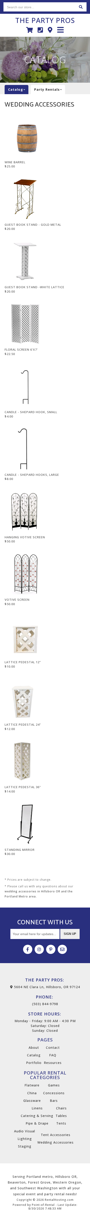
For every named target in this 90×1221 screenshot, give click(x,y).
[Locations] (50, 30)
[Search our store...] (81, 6)
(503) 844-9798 (45, 1000)
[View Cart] (29, 30)
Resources (53, 1062)
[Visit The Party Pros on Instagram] (39, 949)
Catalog (34, 1055)
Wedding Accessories (55, 1142)
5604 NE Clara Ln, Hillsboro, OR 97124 (46, 987)
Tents (61, 1123)
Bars (54, 1100)
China (32, 1093)
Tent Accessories (55, 1135)
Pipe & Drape (37, 1123)
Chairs (61, 1108)
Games (54, 1085)
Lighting (25, 1138)
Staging (24, 1146)
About (34, 1047)
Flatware (31, 1085)
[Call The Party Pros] (40, 30)
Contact (53, 1047)
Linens (37, 1108)
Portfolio (34, 1062)
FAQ (52, 1055)
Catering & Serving (37, 1116)
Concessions (54, 1093)
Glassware (32, 1100)
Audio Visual (24, 1131)
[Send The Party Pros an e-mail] (62, 949)
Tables (61, 1116)
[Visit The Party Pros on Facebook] (27, 949)
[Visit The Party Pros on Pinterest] (50, 949)
